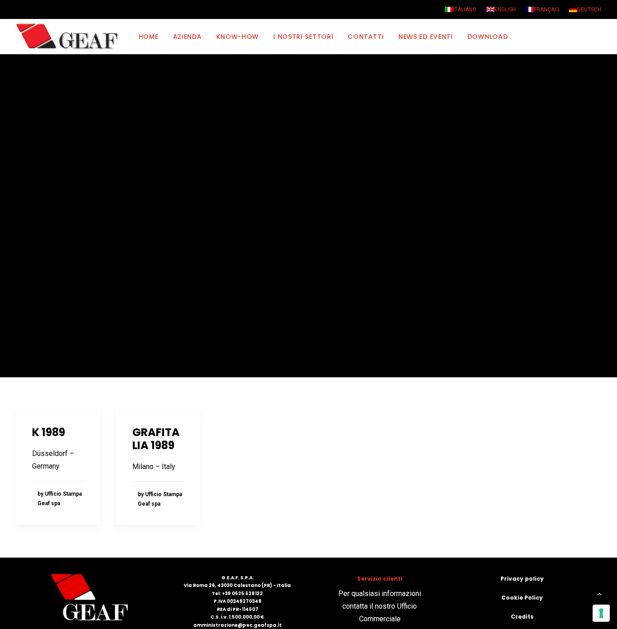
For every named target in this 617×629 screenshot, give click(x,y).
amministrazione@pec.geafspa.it (237, 625)
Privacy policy (522, 578)
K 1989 (48, 432)
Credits (522, 616)
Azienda (187, 36)
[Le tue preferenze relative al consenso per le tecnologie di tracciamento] (601, 613)
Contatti (366, 36)
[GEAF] (71, 36)
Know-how (237, 36)
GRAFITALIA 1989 (156, 439)
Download (487, 36)
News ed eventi (425, 36)
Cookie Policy (522, 597)
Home (149, 36)
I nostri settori (303, 36)
